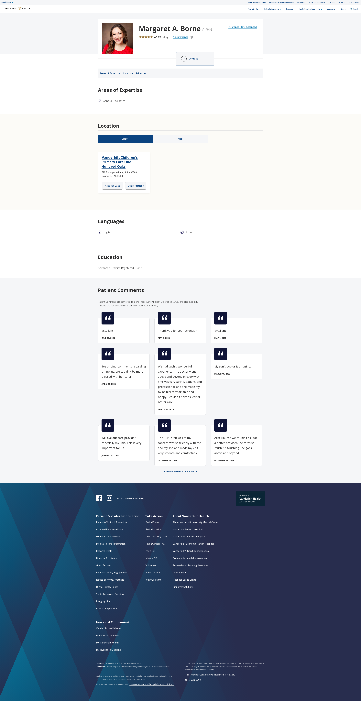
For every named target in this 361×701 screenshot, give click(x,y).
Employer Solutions (183, 586)
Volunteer (151, 565)
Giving (343, 9)
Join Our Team (153, 579)
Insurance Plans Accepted (242, 26)
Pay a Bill (150, 551)
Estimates (301, 2)
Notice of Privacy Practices (110, 579)
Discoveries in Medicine (108, 649)
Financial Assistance (106, 558)
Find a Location (153, 529)
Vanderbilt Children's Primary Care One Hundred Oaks (120, 162)
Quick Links (6, 2)
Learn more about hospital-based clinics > (151, 684)
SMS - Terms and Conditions (111, 594)
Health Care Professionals (309, 9)
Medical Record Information (111, 543)
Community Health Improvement (190, 558)
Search (355, 9)
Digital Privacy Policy (107, 586)
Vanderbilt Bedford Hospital (187, 529)
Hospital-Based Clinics (184, 579)
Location (128, 73)
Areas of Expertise (110, 73)
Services (289, 9)
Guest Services (104, 565)
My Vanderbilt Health (107, 642)
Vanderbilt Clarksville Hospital (189, 536)
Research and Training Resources (190, 565)
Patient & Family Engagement (111, 572)
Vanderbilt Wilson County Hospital (191, 551)
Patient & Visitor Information (111, 522)
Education (141, 73)
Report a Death (104, 551)
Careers (341, 2)
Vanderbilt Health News (108, 628)
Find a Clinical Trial (155, 543)
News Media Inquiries (107, 635)
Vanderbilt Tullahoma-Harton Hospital (193, 543)
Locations (331, 9)
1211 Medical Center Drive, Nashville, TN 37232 (210, 674)
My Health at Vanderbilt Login (281, 2)
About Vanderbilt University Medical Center (196, 522)
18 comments (180, 36)
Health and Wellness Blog (130, 498)
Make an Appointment (257, 2)
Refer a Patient (153, 572)
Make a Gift (152, 558)
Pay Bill (331, 2)
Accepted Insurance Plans (109, 529)
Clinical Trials (180, 572)
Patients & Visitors (271, 9)
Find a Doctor (253, 9)
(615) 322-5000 (353, 2)
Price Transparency (317, 2)
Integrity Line (103, 601)
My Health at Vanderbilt (108, 536)
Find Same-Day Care (156, 536)
